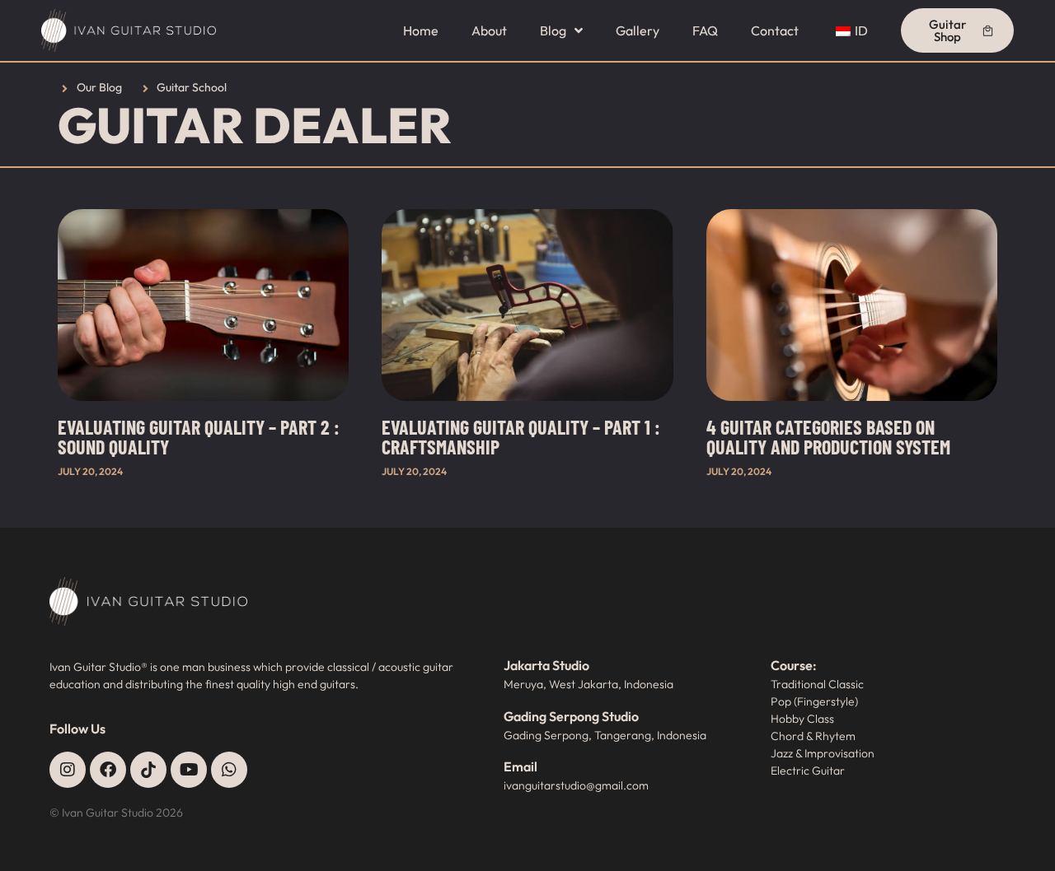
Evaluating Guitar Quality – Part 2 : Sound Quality (199, 437)
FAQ (705, 30)
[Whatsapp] (229, 770)
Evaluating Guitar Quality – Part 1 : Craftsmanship (521, 437)
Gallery (637, 30)
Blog (553, 30)
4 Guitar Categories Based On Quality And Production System (828, 437)
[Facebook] (108, 770)
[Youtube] (189, 770)
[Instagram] (67, 770)
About (489, 30)
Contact (775, 30)
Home (420, 30)
